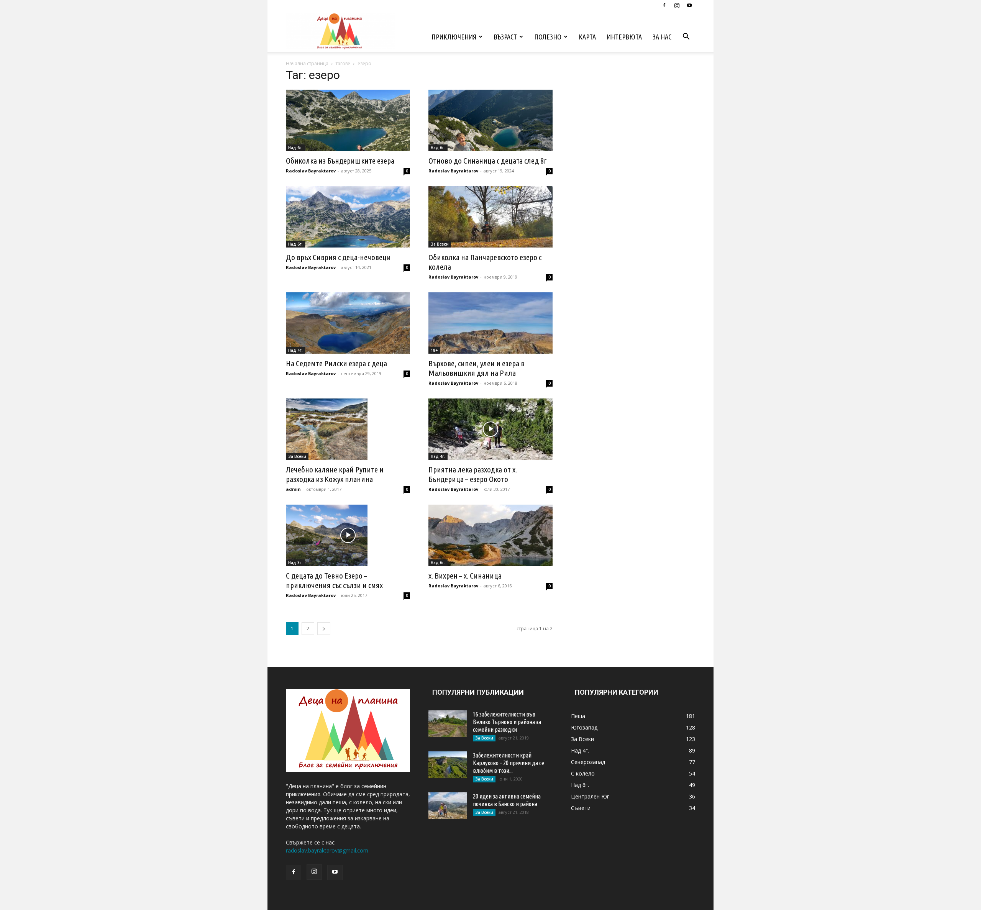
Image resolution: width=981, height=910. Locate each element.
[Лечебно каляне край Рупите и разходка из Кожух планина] (348, 429)
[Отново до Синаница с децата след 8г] (490, 120)
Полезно (547, 37)
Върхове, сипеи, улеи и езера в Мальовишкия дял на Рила (476, 368)
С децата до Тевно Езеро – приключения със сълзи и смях (334, 580)
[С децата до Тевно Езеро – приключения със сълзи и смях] (348, 535)
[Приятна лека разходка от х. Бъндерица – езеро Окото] (490, 429)
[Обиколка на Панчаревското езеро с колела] (490, 217)
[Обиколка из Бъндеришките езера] (348, 120)
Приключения (453, 37)
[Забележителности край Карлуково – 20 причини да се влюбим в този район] (447, 764)
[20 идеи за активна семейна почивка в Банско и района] (447, 805)
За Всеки (440, 244)
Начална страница (307, 63)
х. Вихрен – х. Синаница (465, 575)
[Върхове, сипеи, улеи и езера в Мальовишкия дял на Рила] (490, 323)
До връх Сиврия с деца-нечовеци (338, 257)
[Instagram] (676, 5)
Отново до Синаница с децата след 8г (487, 160)
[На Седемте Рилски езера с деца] (348, 323)
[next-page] (323, 628)
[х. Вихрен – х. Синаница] (490, 535)
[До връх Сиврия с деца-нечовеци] (348, 217)
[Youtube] (689, 5)
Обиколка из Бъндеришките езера (340, 160)
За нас (662, 37)
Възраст (505, 37)
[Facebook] (664, 5)
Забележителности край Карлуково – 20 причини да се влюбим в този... (508, 763)
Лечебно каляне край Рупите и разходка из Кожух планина (335, 474)
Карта (587, 37)
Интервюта (624, 37)
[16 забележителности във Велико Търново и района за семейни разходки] (447, 723)
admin (293, 489)
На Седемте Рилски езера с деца (336, 363)
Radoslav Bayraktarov (311, 171)
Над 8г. (295, 562)
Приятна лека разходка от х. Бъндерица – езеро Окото (472, 474)
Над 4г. (295, 350)
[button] (686, 37)
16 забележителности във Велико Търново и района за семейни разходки (507, 722)
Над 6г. (295, 147)
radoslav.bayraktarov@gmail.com (327, 850)
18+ (434, 350)
